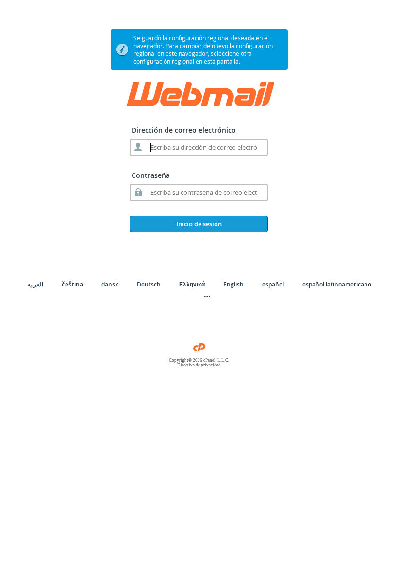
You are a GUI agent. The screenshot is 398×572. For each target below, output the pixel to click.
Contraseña (151, 175)
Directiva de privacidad (199, 365)
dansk (109, 284)
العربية (35, 284)
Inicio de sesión (199, 224)
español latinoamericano (336, 284)
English (233, 284)
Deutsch (149, 284)
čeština (72, 284)
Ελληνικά (192, 284)
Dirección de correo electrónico (184, 130)
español (273, 284)
